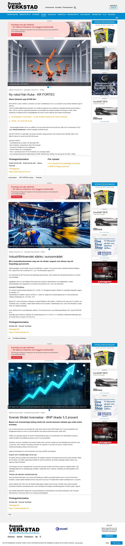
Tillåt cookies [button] (116, 543)
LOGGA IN (113, 8)
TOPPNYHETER (12, 14)
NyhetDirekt (52, 14)
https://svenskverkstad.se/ (19, 332)
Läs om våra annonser (49, 37)
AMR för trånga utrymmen (59, 166)
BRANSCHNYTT (73, 14)
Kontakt (58, 7)
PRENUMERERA (109, 536)
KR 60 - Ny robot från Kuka (21, 121)
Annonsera (49, 7)
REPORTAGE (96, 14)
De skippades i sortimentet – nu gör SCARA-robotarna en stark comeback (39, 117)
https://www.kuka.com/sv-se (19, 172)
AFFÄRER (35, 14)
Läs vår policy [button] (79, 543)
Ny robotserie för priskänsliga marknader (64, 163)
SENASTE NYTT (25, 14)
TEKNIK (43, 14)
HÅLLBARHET (85, 14)
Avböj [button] (107, 543)
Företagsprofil (14, 169)
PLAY (105, 14)
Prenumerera (68, 7)
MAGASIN (111, 14)
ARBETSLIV (62, 14)
